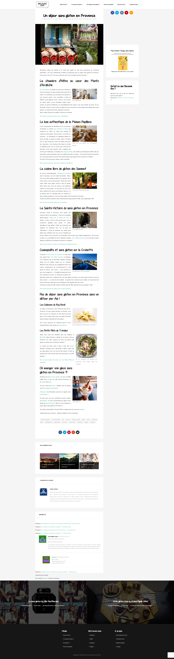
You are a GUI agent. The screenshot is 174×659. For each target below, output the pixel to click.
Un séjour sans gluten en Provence (69, 15)
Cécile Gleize (54, 557)
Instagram (92, 643)
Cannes (68, 419)
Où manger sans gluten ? (93, 4)
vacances (79, 422)
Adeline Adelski (47, 19)
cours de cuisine (76, 419)
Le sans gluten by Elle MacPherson (43, 601)
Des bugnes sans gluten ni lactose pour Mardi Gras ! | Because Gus (60, 523)
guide (83, 419)
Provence (64, 422)
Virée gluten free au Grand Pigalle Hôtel (130, 601)
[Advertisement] (122, 30)
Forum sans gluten (108, 4)
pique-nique (57, 422)
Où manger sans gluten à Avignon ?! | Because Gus (56, 527)
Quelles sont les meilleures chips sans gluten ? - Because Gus (59, 572)
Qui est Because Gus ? (121, 635)
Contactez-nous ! (134, 4)
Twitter (91, 639)
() (64, 536)
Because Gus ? (121, 4)
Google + (92, 646)
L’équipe (118, 646)
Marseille (42, 382)
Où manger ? (66, 643)
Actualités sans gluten (50, 605)
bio (63, 419)
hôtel (88, 419)
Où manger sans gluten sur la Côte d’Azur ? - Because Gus (58, 530)
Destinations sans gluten (70, 19)
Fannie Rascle (27, 605)
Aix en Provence (56, 419)
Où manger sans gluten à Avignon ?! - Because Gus (56, 533)
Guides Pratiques (84, 19)
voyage (86, 422)
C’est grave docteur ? (77, 4)
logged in (45, 578)
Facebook (92, 635)
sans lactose (72, 422)
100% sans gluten (45, 419)
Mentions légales (120, 643)
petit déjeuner (48, 422)
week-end (92, 422)
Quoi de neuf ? (63, 4)
